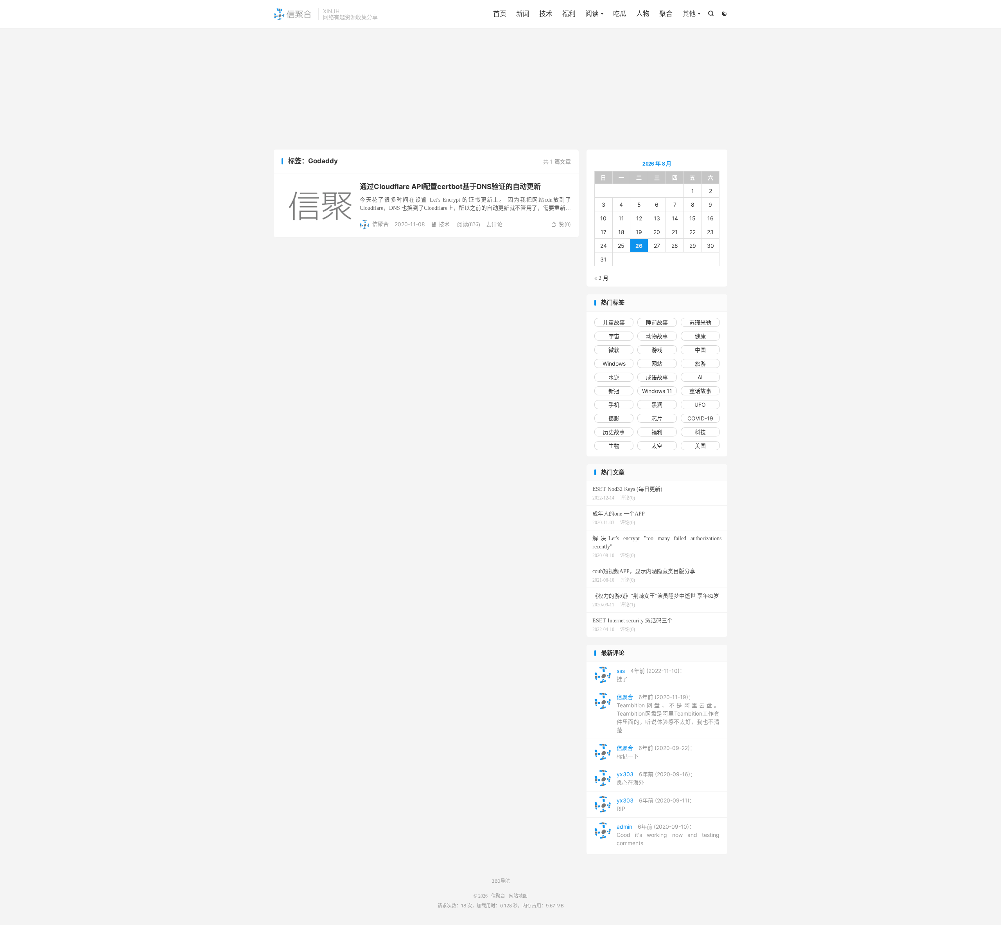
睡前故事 (657, 322)
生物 (613, 445)
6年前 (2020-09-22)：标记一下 (656, 752)
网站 (656, 363)
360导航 (501, 881)
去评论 (494, 224)
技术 (546, 14)
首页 (499, 14)
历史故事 (614, 432)
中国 (700, 349)
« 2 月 (601, 278)
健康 (700, 336)
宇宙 (613, 336)
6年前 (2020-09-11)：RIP (656, 804)
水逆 (613, 377)
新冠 (613, 391)
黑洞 (656, 404)
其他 (689, 14)
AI (700, 377)
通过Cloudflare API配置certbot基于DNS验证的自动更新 (450, 186)
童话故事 (700, 391)
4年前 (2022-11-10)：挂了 (651, 674)
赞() (561, 224)
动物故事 (657, 336)
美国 (700, 445)
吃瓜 (619, 14)
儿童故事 (614, 322)
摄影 (613, 418)
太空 (656, 445)
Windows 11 (657, 391)
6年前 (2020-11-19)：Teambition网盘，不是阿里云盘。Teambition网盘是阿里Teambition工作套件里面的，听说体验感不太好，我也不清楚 (668, 713)
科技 (700, 432)
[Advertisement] (500, 91)
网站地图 (518, 896)
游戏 (656, 349)
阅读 (592, 14)
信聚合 (294, 14)
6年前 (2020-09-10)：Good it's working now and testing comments (668, 834)
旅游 (700, 363)
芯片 (656, 418)
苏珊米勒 (700, 322)
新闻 (522, 14)
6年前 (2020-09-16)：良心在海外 (656, 778)
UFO (700, 404)
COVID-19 (700, 418)
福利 (569, 14)
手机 (613, 404)
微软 (613, 349)
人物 (642, 14)
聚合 (666, 14)
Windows (614, 363)
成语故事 (657, 377)
